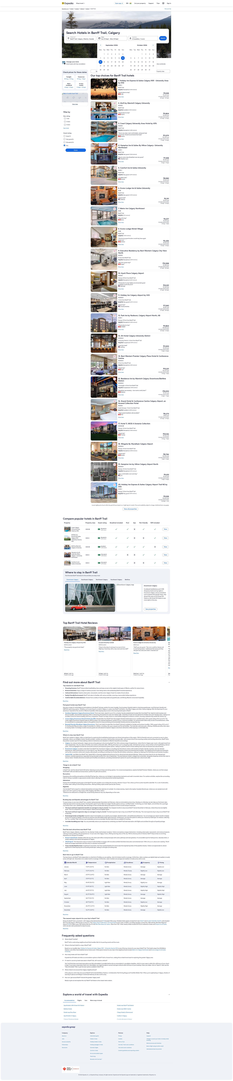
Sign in (169, 3)
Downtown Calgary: (71, 749)
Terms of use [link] (121, 1041)
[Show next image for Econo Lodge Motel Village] (114, 237)
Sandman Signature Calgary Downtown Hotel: (80, 713)
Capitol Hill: (69, 754)
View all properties (130, 509)
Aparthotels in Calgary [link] (70, 1016)
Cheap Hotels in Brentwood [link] (125, 1012)
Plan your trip (168, 9)
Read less (66, 650)
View (165, 529)
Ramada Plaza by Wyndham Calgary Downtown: (80, 724)
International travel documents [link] (154, 1049)
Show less (121, 97)
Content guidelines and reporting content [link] (128, 1050)
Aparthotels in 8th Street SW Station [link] (74, 1005)
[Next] (112, 597)
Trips (158, 3)
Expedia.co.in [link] (65, 9)
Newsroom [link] (64, 1047)
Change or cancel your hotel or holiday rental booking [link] (158, 1039)
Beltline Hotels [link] (68, 1009)
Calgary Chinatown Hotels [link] (71, 1019)
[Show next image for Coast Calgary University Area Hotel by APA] (114, 131)
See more (66, 128)
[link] (114, 81)
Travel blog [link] (92, 1056)
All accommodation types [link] (96, 1053)
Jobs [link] (63, 1039)
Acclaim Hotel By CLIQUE (154, 921)
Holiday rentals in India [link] (95, 1041)
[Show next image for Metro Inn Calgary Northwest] (114, 215)
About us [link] (64, 1036)
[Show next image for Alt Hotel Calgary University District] (114, 343)
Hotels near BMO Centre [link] (124, 1009)
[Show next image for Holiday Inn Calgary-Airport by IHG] (114, 302)
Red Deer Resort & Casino (103, 924)
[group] (155, 594)
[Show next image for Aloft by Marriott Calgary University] (114, 110)
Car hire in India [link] (94, 1050)
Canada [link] (77, 9)
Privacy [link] (120, 1036)
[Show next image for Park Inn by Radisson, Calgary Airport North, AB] (114, 322)
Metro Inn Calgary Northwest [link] (140, 950)
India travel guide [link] (94, 1036)
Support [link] (149, 1036)
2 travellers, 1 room (138, 39)
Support (151, 3)
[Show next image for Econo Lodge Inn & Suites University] (114, 195)
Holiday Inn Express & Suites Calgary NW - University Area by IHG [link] (99, 948)
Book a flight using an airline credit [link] (155, 1046)
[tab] (72, 580)
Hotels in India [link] (93, 1039)
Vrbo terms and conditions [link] (125, 1047)
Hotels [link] (71, 9)
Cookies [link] (120, 1039)
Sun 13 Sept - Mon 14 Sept (109, 39)
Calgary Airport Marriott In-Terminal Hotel (104, 922)
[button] (104, 54)
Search (163, 38)
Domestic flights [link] (94, 1047)
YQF (69, 924)
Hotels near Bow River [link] (70, 1012)
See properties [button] (151, 609)
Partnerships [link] (65, 1044)
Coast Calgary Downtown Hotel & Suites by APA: (80, 719)
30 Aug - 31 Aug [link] (68, 79)
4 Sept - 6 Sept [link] (69, 87)
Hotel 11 (142, 921)
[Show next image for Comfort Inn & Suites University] (114, 175)
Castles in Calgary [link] (122, 1016)
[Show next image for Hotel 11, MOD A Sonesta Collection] (114, 431)
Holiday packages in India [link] (96, 1044)
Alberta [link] (82, 9)
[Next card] (167, 651)
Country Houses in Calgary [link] (124, 1019)
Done (76, 150)
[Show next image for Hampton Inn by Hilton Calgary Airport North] (114, 471)
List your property (140, 3)
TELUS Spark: (69, 841)
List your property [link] (66, 1041)
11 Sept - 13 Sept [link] (81, 87)
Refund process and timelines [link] (154, 1043)
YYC (103, 921)
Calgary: (68, 743)
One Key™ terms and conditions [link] (126, 1044)
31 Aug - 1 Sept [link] (81, 79)
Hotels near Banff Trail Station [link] (125, 1005)
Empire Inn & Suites (161, 924)
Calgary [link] (87, 9)
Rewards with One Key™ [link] (96, 1059)
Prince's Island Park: (71, 837)
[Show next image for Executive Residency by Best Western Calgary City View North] (114, 259)
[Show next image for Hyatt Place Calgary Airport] (114, 281)
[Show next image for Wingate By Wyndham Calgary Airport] (114, 451)
